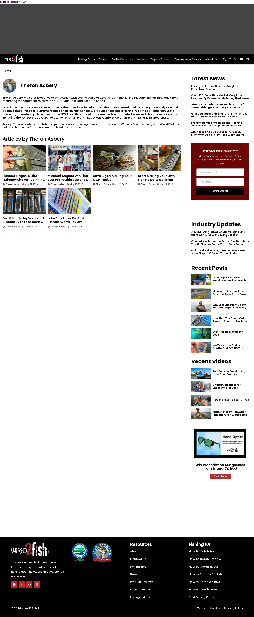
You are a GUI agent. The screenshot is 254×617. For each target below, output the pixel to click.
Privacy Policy (233, 608)
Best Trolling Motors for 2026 (228, 333)
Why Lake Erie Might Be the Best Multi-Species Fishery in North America (231, 307)
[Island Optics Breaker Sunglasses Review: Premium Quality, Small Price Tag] (201, 279)
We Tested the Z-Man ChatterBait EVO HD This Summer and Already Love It (230, 348)
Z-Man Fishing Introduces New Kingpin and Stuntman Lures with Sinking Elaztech (218, 233)
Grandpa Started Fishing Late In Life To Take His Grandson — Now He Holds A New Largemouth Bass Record (219, 116)
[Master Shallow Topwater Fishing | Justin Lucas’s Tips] (201, 413)
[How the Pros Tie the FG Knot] (201, 400)
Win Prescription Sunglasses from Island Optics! (220, 466)
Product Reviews (141, 582)
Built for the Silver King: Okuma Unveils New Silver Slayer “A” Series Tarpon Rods (218, 252)
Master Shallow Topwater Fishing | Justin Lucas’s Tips (230, 413)
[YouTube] (29, 584)
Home (7, 71)
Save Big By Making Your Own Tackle (112, 178)
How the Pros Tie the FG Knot (231, 400)
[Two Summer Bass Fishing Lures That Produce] (201, 373)
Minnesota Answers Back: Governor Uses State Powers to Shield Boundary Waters (231, 294)
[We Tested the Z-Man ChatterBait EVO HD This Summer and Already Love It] (201, 347)
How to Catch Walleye (204, 582)
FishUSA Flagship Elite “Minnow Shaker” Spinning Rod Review (24, 179)
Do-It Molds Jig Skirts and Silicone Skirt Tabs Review (23, 220)
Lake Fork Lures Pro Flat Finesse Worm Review (66, 220)
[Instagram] (37, 584)
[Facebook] (14, 584)
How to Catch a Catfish (205, 574)
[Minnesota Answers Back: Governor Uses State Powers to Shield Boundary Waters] (201, 293)
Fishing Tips (85, 59)
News (140, 59)
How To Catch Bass (202, 551)
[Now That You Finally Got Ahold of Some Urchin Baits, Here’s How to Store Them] (201, 320)
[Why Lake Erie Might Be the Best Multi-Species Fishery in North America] (201, 306)
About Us (211, 59)
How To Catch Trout (203, 590)
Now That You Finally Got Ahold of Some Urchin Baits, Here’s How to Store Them (230, 321)
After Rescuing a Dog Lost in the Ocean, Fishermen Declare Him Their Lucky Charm (217, 133)
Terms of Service (208, 608)
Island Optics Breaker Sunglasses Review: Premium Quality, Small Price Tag (231, 280)
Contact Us (138, 559)
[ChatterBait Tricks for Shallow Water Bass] (201, 386)
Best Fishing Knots (201, 597)
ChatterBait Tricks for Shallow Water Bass (227, 386)
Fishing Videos (140, 597)
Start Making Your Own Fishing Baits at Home (156, 178)
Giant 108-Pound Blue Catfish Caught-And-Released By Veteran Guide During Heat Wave (220, 97)
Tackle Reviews (121, 59)
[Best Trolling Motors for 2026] (201, 333)
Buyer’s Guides (160, 59)
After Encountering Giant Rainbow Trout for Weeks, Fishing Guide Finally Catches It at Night (219, 107)
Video (103, 59)
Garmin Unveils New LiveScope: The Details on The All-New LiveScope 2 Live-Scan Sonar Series (220, 244)
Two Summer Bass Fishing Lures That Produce (229, 373)
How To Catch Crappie (205, 559)
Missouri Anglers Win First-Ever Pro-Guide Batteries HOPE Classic (69, 179)
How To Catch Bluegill (204, 567)
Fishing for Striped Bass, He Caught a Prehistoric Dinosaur (214, 87)
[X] (22, 584)
